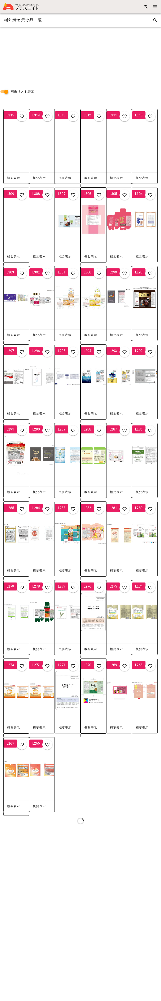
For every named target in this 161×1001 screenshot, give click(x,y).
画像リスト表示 (22, 92)
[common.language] (146, 7)
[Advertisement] (80, 56)
